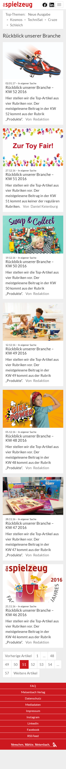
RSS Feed (33, 736)
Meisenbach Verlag (33, 692)
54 (50, 664)
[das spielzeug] (17, 4)
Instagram (33, 717)
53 (41, 664)
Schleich (16, 25)
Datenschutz (33, 698)
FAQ (33, 686)
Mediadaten (33, 704)
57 (7, 673)
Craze (52, 19)
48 (52, 656)
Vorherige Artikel (18, 656)
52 (33, 664)
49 (7, 664)
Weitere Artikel (25, 673)
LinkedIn (32, 723)
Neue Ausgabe (39, 14)
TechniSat (35, 19)
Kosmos (16, 19)
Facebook (33, 729)
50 (16, 664)
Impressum (33, 711)
